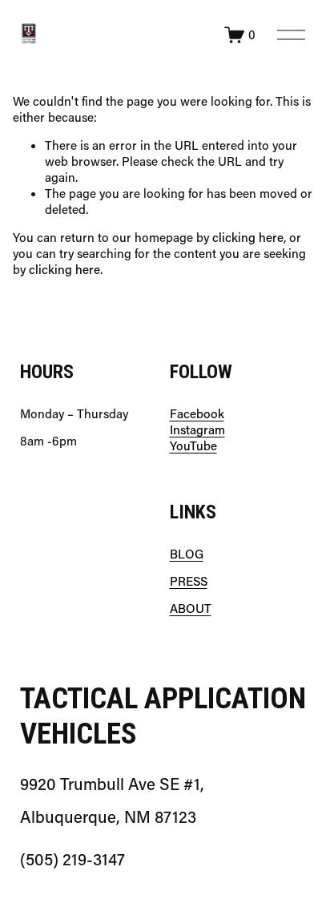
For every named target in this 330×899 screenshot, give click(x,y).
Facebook (197, 413)
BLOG (186, 554)
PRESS (188, 581)
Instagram (197, 429)
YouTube (193, 446)
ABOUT (190, 608)
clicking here (248, 237)
